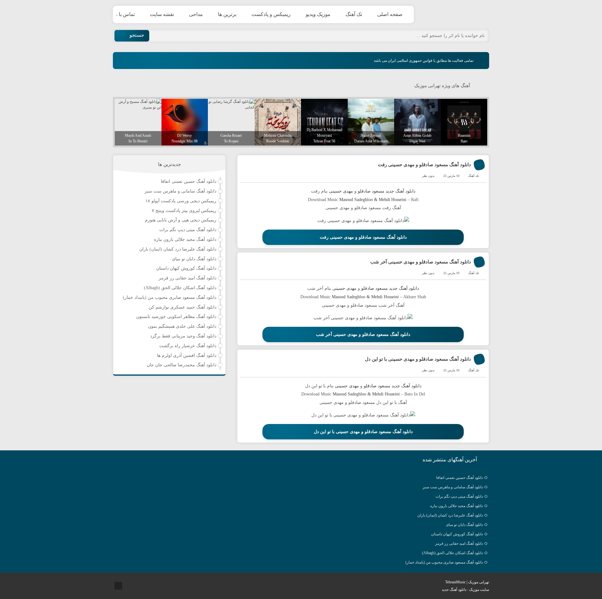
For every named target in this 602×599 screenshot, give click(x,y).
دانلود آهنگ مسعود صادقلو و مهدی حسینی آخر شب (420, 261)
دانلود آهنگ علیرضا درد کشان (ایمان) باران (177, 249)
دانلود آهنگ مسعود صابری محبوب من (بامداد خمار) (169, 297)
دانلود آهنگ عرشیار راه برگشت (187, 345)
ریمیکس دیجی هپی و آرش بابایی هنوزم (180, 220)
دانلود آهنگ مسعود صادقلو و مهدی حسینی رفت (424, 164)
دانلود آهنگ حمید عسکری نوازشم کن (182, 307)
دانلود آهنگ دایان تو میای (194, 259)
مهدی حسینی (340, 191)
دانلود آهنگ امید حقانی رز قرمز (187, 278)
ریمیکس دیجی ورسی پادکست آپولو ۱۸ (180, 201)
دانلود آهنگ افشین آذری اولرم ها (186, 355)
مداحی (196, 14)
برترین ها (227, 14)
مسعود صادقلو (371, 191)
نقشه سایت (162, 14)
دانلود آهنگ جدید (400, 191)
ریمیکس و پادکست (271, 14)
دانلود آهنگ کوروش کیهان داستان (186, 268)
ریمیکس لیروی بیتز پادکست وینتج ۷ (184, 210)
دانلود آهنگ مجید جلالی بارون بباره (185, 239)
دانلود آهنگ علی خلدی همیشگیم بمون (182, 326)
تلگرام (118, 586)
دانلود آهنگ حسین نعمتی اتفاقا (188, 181)
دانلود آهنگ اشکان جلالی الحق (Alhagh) (180, 287)
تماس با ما (124, 14)
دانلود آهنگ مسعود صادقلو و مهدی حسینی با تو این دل (418, 359)
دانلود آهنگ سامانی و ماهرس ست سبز (180, 191)
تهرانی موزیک (459, 14)
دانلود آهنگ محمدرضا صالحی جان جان (181, 365)
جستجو (136, 35)
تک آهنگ (354, 14)
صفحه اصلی (390, 14)
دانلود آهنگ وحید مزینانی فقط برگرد (183, 336)
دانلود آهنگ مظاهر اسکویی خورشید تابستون (176, 316)
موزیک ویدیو (318, 14)
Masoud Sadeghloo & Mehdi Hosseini (372, 199)
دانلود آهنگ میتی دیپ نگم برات (187, 229)
